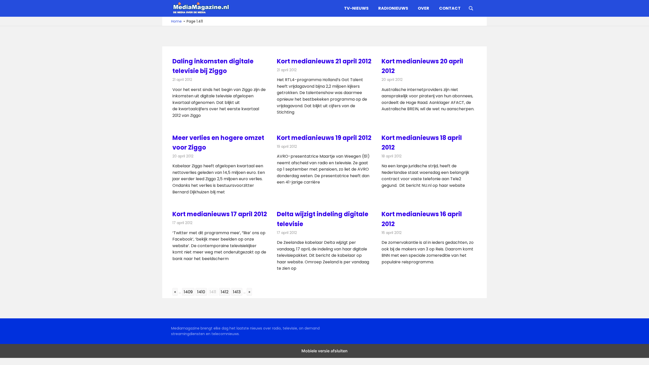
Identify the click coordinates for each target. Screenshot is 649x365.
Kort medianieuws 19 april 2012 (324, 138)
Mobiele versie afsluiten (324, 350)
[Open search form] (471, 8)
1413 (237, 292)
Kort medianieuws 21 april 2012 (324, 61)
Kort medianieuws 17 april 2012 (219, 214)
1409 (188, 292)
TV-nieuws (356, 8)
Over (423, 8)
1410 (201, 292)
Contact (450, 8)
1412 (224, 292)
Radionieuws (393, 8)
